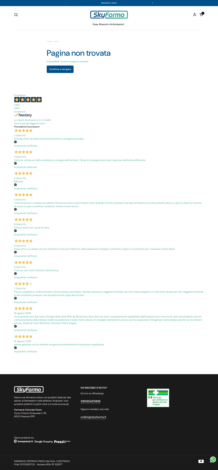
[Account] (194, 14)
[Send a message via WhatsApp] (213, 459)
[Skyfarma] (109, 15)
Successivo (33, 126)
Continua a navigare (60, 69)
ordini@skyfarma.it (93, 417)
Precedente (20, 126)
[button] (16, 14)
